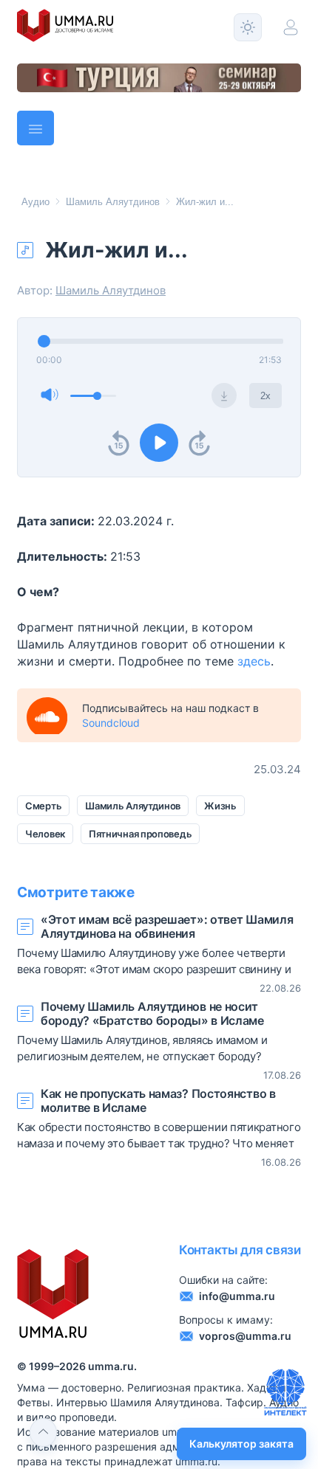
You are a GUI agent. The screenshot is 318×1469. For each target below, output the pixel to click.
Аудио (35, 201)
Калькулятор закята (241, 1443)
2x (265, 395)
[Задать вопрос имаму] (285, 1392)
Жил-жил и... (205, 201)
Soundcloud (111, 722)
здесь (254, 661)
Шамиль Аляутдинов (113, 201)
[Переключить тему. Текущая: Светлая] (248, 27)
